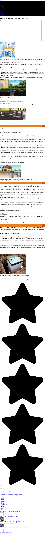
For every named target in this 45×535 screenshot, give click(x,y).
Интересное (2, 9)
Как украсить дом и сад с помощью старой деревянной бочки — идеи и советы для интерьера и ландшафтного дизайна (14, 527)
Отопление (2, 11)
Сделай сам (2, 14)
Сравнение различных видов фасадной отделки (5, 532)
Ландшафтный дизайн (4, 504)
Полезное (2, 12)
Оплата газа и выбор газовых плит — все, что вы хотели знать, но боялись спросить (10, 511)
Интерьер (2, 10)
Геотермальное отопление (4, 6)
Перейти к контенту (2, 0)
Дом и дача (2, 8)
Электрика (2, 15)
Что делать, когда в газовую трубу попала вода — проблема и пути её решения (9, 522)
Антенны (2, 498)
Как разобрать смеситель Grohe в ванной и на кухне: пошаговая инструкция (9, 516)
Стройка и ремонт (2, 1)
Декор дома (2, 7)
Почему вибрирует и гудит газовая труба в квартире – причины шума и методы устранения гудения (12, 521)
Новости (2, 505)
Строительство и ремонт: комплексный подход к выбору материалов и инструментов (11, 494)
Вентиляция (2, 5)
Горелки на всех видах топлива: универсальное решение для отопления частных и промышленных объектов (14, 493)
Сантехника (2, 13)
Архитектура (3, 4)
